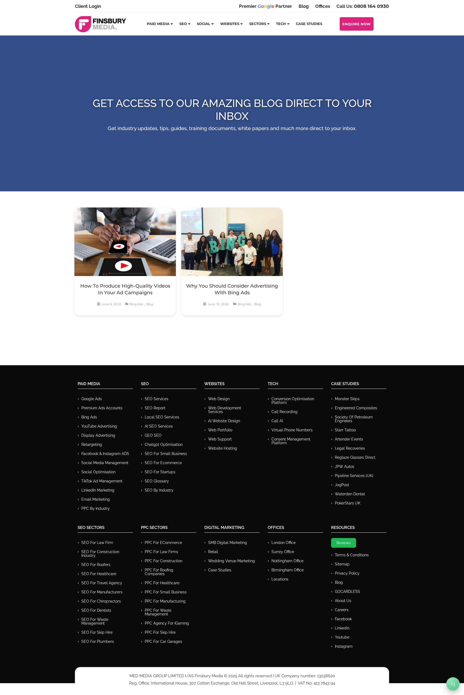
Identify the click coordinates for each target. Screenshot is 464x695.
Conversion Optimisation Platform (292, 401)
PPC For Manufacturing (165, 601)
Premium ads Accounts (101, 408)
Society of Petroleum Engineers (354, 419)
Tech (281, 24)
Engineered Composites (356, 408)
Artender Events (349, 439)
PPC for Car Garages (163, 641)
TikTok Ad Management (101, 481)
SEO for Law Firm (97, 542)
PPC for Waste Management (158, 612)
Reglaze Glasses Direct (355, 457)
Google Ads (91, 399)
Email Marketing (95, 499)
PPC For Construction (163, 561)
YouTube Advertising (99, 426)
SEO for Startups (160, 472)
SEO (183, 24)
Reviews (343, 543)
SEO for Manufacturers (101, 592)
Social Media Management (104, 463)
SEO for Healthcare (98, 574)
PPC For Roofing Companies (159, 572)
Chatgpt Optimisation (164, 444)
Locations (279, 579)
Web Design (219, 399)
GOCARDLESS (347, 591)
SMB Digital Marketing (227, 542)
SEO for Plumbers (97, 641)
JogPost (342, 485)
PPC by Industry (95, 508)
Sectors (257, 24)
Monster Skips (347, 399)
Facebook (343, 619)
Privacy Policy (347, 573)
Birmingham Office (287, 570)
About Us (343, 601)
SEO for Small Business (166, 454)
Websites (229, 24)
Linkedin (342, 628)
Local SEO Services (162, 417)
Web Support (220, 439)
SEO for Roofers (95, 565)
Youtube (342, 637)
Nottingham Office (287, 561)
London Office (283, 542)
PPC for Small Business (166, 592)
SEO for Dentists (96, 610)
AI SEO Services (159, 426)
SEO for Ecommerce (163, 463)
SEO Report (155, 408)
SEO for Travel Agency (101, 583)
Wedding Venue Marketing (231, 561)
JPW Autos (344, 466)
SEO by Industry (159, 490)
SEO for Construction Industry (100, 554)
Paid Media (158, 24)
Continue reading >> (125, 254)
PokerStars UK (347, 503)
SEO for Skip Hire (97, 632)
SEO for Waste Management (94, 621)
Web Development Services (224, 410)
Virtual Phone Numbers (292, 430)
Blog (149, 304)
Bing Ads (136, 304)
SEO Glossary (157, 481)
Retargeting (91, 444)
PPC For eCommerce (163, 542)
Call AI (277, 421)
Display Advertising (98, 435)
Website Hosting (222, 448)
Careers (342, 610)
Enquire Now (356, 24)
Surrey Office (282, 552)
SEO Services (156, 399)
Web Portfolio (220, 430)
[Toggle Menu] (453, 684)
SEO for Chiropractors (101, 601)
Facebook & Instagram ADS (105, 454)
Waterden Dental (350, 494)
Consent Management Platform (290, 441)
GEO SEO (153, 435)
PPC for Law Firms (161, 552)
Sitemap (342, 564)
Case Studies (309, 24)
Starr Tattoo (345, 430)
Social (203, 24)
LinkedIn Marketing (97, 490)
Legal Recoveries (350, 448)
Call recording (284, 412)
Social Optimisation (98, 472)
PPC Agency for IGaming (167, 623)
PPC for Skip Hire (160, 632)
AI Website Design (224, 421)
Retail (213, 552)
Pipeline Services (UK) (354, 476)
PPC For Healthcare (162, 583)
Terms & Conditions (352, 555)
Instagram (344, 646)
